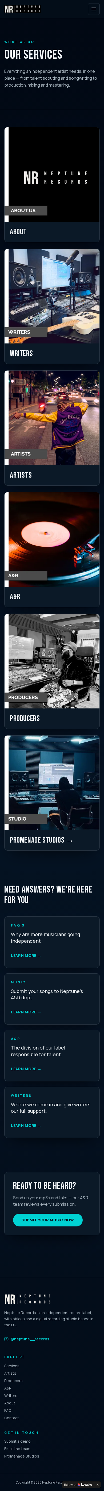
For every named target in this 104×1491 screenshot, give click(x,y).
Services (11, 1365)
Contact (11, 1417)
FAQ (7, 1410)
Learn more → (26, 955)
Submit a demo (17, 1441)
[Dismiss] (97, 1484)
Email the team (17, 1448)
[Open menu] (94, 9)
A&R (7, 1388)
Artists (10, 1373)
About (9, 1402)
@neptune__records (30, 1338)
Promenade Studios (21, 1456)
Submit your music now (48, 1219)
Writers (10, 1395)
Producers (13, 1380)
